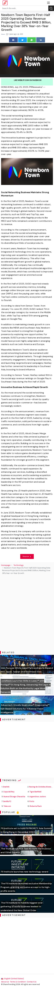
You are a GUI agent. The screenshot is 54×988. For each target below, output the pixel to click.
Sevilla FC (7, 801)
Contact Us (31, 982)
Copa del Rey (8, 792)
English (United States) (14, 978)
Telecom (7, 806)
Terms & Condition (18, 982)
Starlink (6, 787)
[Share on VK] (40, 39)
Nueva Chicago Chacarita (14, 796)
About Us (5, 982)
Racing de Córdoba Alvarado (41, 787)
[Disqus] (27, 612)
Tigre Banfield (35, 792)
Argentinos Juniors (37, 796)
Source (26, 556)
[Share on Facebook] (13, 39)
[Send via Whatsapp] (31, 39)
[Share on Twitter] (22, 39)
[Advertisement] (27, 750)
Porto (31, 801)
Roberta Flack (36, 806)
